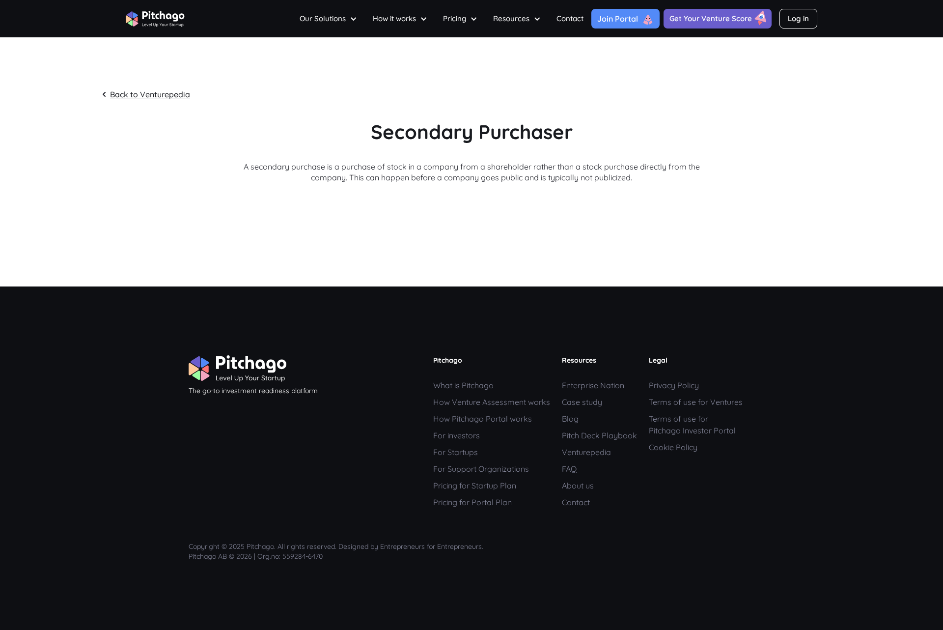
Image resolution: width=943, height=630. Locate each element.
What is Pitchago (463, 385)
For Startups (455, 452)
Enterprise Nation (593, 385)
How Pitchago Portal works (482, 419)
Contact (569, 18)
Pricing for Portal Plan (472, 502)
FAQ (569, 469)
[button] (328, 18)
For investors (456, 435)
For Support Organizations (481, 469)
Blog (570, 419)
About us (578, 485)
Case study (582, 402)
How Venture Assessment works (491, 402)
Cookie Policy (673, 447)
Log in (798, 18)
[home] (155, 16)
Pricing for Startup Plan (474, 485)
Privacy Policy (674, 385)
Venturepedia (586, 452)
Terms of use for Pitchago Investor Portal (692, 424)
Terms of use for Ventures (696, 402)
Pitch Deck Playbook (599, 435)
